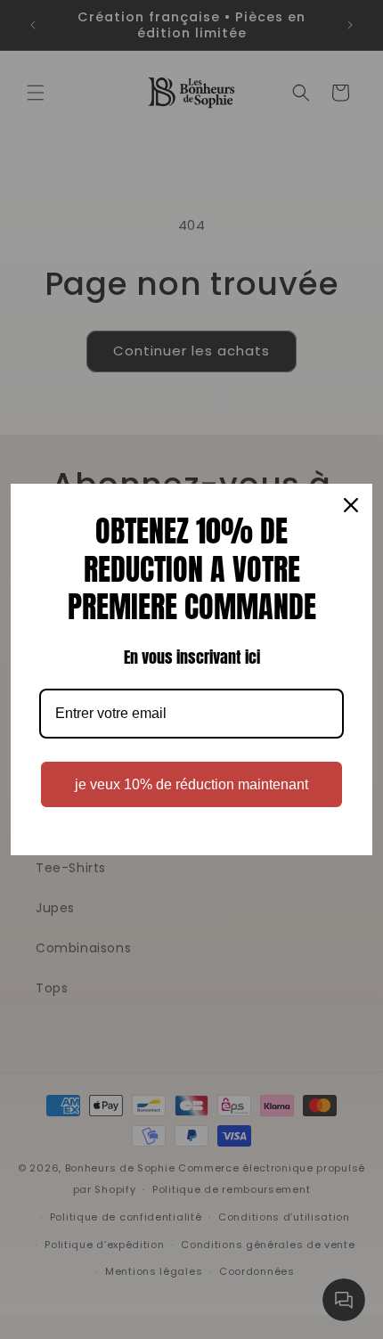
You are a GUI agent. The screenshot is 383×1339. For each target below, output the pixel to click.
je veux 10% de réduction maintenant (191, 784)
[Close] (351, 505)
